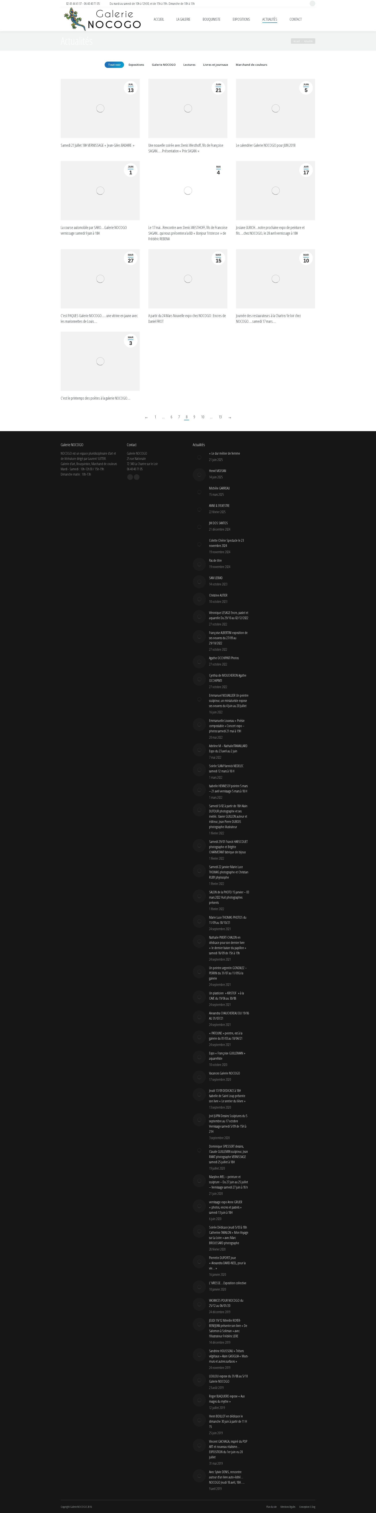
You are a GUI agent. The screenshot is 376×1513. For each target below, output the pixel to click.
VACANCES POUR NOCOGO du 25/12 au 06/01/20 (226, 1303)
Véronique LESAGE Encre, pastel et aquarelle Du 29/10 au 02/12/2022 (228, 615)
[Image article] (199, 457)
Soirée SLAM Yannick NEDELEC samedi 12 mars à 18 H (226, 768)
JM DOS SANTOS (218, 523)
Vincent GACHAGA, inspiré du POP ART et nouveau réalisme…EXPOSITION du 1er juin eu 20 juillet (228, 1449)
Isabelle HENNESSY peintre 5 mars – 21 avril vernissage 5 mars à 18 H (228, 788)
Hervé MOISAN (217, 470)
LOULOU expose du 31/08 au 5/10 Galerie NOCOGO (228, 1379)
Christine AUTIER (218, 595)
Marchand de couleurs (251, 65)
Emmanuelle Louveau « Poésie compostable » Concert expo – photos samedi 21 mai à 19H (227, 725)
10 (202, 416)
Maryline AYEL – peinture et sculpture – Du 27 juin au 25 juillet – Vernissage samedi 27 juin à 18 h (228, 1182)
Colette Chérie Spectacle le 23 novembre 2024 (226, 543)
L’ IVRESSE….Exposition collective (227, 1283)
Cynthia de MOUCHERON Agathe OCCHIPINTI (227, 678)
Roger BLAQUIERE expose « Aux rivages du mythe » (227, 1399)
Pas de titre (215, 560)
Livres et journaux (215, 65)
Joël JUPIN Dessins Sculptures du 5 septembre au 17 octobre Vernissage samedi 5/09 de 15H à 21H (228, 1123)
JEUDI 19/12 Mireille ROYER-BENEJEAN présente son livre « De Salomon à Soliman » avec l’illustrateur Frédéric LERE (228, 1328)
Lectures (189, 65)
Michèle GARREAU (219, 488)
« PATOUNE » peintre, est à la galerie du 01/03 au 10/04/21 (225, 1036)
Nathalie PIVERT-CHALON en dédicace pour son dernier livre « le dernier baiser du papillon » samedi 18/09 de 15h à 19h (227, 945)
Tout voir (114, 65)
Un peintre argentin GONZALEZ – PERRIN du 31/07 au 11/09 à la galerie (228, 973)
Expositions (136, 65)
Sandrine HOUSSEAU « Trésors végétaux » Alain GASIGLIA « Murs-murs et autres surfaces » (228, 1356)
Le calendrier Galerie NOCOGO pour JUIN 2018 (265, 145)
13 (220, 416)
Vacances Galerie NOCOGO (224, 1073)
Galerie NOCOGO (164, 65)
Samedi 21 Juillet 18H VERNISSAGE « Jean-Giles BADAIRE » (97, 145)
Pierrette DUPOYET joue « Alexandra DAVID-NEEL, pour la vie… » (227, 1263)
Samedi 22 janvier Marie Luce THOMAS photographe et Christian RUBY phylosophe (228, 872)
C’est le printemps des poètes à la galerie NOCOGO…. (95, 398)
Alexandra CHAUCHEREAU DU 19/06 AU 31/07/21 (229, 1016)
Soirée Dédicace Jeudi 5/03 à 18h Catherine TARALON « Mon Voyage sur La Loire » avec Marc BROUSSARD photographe (228, 1235)
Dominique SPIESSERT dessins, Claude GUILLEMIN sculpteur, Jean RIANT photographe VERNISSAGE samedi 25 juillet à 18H (228, 1154)
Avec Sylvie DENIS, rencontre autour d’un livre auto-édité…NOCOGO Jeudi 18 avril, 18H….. (227, 1477)
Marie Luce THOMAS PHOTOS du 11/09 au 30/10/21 (227, 920)
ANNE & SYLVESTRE (219, 505)
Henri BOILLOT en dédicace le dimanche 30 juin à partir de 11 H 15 (228, 1421)
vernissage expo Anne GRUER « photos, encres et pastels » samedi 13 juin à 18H (225, 1207)
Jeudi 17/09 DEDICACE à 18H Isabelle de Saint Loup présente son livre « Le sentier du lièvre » (227, 1095)
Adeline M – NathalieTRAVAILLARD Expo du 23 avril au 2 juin (228, 748)
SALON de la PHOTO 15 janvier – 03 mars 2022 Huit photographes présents (229, 897)
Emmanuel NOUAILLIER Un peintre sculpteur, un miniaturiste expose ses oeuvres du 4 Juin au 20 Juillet (228, 700)
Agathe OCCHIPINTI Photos (224, 658)
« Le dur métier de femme (224, 453)
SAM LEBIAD (216, 577)
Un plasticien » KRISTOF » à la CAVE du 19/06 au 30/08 (226, 996)
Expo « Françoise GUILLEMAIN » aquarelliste (227, 1056)
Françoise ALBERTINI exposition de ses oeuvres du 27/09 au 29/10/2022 (228, 638)
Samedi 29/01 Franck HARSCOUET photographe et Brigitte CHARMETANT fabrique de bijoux (228, 846)
